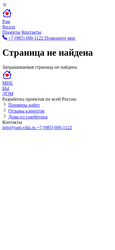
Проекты (11, 32)
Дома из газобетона (27, 116)
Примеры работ (24, 105)
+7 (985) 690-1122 (54, 127)
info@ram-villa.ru (19, 127)
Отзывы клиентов (26, 110)
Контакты (31, 32)
